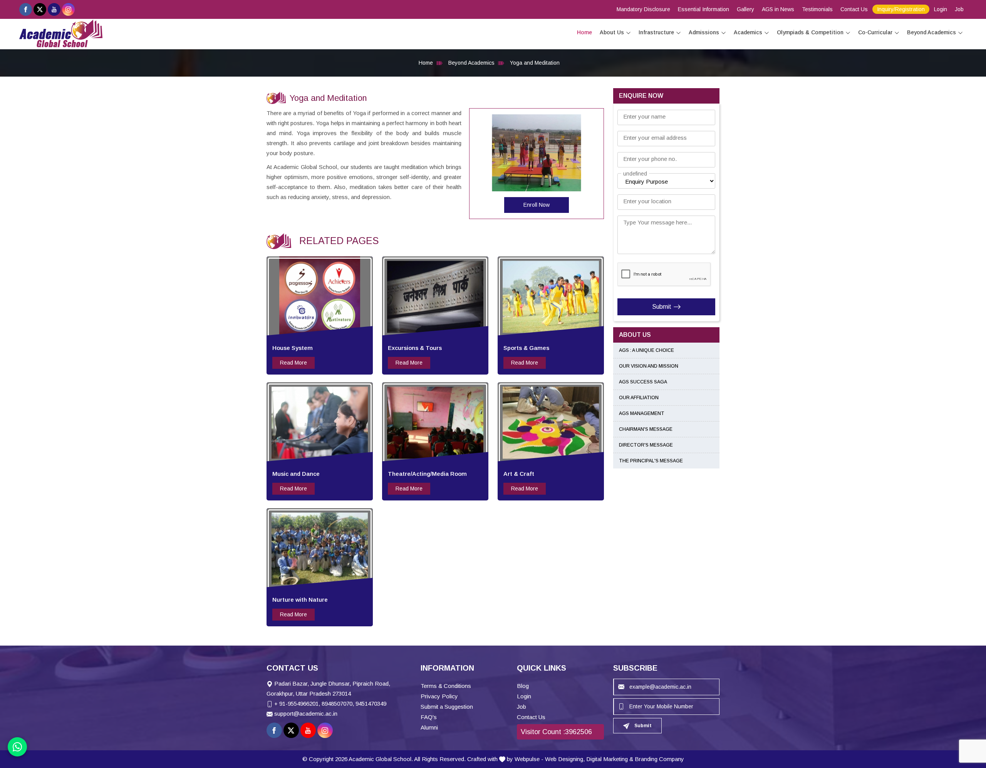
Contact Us (854, 9)
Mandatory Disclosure (643, 9)
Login (940, 9)
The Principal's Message (651, 460)
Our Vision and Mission (648, 366)
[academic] (628, 32)
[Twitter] (40, 9)
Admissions (704, 32)
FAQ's (429, 717)
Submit (661, 306)
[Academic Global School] (60, 33)
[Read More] (320, 296)
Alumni (429, 727)
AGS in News (778, 9)
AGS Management (641, 413)
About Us (612, 32)
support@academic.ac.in (305, 713)
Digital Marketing (607, 759)
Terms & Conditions (446, 686)
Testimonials (817, 9)
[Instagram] (325, 730)
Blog (523, 686)
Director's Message (646, 445)
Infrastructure (656, 32)
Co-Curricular (875, 32)
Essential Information (703, 9)
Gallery (745, 9)
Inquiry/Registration (901, 9)
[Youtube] (54, 9)
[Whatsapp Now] (17, 746)
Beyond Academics (931, 32)
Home (584, 32)
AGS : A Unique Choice (646, 350)
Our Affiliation (639, 397)
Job (959, 9)
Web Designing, (565, 759)
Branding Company (659, 759)
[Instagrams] (68, 9)
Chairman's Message (645, 429)
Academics (748, 32)
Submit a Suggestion (447, 706)
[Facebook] (25, 9)
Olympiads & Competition (810, 32)
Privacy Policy (439, 696)
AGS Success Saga (643, 382)
